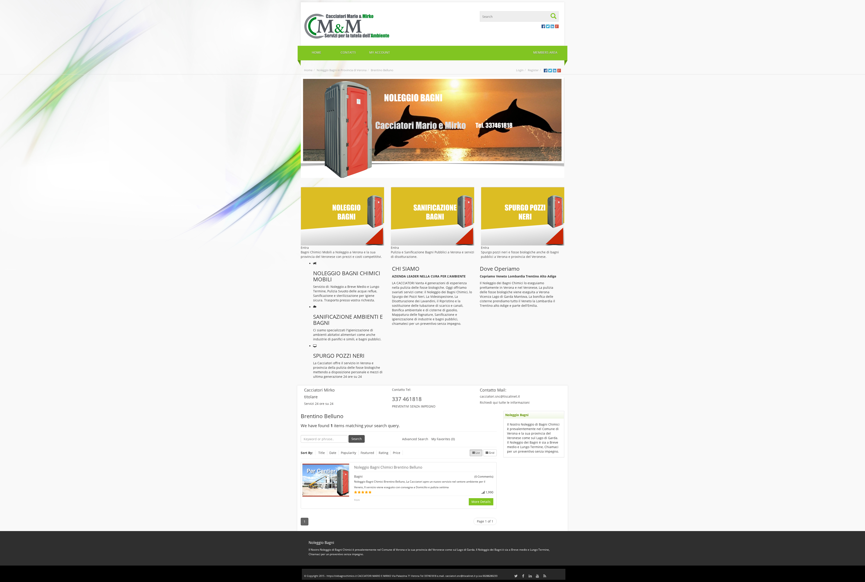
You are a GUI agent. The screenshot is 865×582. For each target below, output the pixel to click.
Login (520, 70)
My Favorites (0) (443, 439)
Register (533, 70)
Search (356, 439)
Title (321, 453)
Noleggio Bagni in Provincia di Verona (341, 70)
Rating (383, 453)
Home (308, 70)
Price (396, 453)
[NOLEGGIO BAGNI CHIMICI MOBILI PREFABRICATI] (366, 26)
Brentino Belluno (382, 70)
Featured (367, 453)
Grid (491, 453)
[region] (432, 127)
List (477, 453)
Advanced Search (415, 439)
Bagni (358, 476)
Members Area (545, 52)
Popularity (348, 453)
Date (332, 453)
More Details (481, 502)
